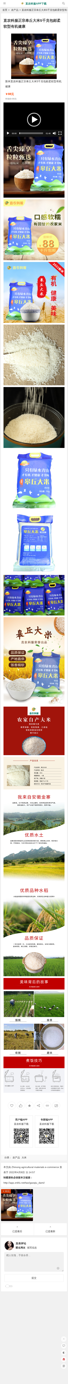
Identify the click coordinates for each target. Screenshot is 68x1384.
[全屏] (60, 133)
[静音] (54, 133)
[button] (34, 120)
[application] (34, 119)
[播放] (8, 133)
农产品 (14, 10)
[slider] (31, 133)
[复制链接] (47, 1105)
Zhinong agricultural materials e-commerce (35, 1167)
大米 (24, 1157)
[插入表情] (58, 1268)
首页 (4, 10)
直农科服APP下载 (36, 3)
